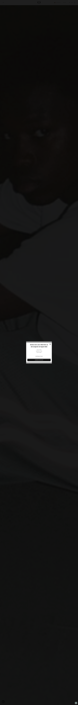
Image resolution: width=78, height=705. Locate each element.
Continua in (39, 356)
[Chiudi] (50, 344)
